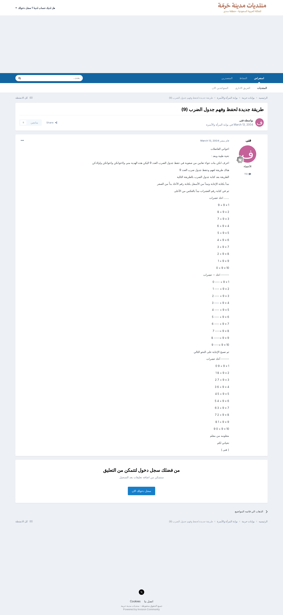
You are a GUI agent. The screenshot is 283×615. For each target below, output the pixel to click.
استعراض (259, 78)
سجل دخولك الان (141, 490)
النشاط (243, 78)
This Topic (35, 78)
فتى (241, 120)
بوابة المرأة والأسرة (217, 124)
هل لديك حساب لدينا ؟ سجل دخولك (36, 7)
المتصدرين (227, 78)
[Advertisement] (141, 44)
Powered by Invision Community (141, 609)
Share (50, 122)
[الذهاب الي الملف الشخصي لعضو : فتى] (259, 122)
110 (246, 173)
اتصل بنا (148, 601)
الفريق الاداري (242, 87)
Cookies (135, 601)
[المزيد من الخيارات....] (22, 140)
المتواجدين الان (220, 87)
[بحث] (19, 78)
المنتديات (262, 87)
